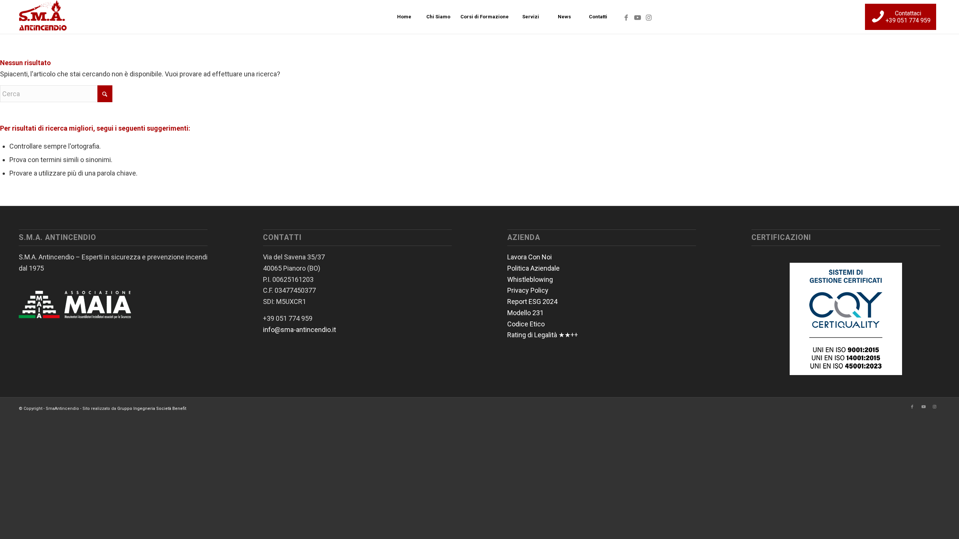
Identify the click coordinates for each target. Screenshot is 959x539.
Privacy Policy (527, 290)
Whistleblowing (530, 279)
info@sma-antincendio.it (299, 330)
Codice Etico (526, 324)
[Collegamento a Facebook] (626, 16)
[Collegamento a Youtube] (637, 16)
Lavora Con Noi (529, 257)
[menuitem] (404, 17)
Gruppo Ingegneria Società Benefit (151, 408)
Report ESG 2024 (532, 301)
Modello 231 (525, 313)
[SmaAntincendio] (43, 17)
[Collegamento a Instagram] (648, 16)
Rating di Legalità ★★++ (542, 335)
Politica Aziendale (533, 268)
